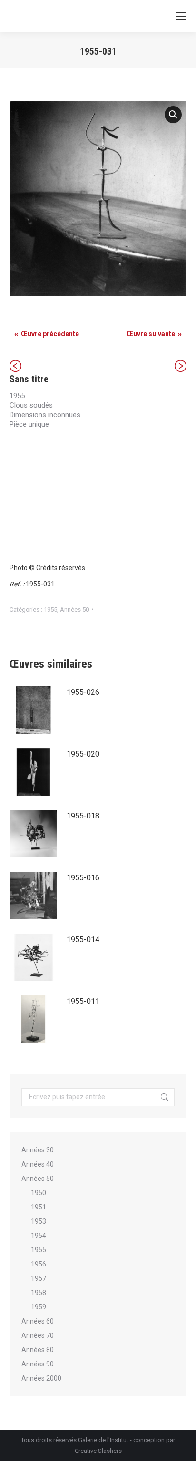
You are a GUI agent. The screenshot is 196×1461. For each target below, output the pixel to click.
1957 (38, 1278)
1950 (38, 1193)
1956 (38, 1264)
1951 (38, 1207)
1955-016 (83, 877)
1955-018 (83, 815)
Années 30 (37, 1150)
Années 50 (74, 609)
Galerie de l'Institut (103, 1439)
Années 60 (37, 1321)
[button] (173, 114)
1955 (50, 609)
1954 (38, 1235)
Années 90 (37, 1364)
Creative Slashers (98, 1450)
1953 (38, 1221)
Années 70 (37, 1335)
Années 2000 (41, 1378)
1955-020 (83, 754)
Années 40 (37, 1164)
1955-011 (83, 1001)
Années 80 (37, 1350)
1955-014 (83, 939)
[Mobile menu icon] (180, 16)
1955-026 (83, 692)
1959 (38, 1307)
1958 (38, 1292)
